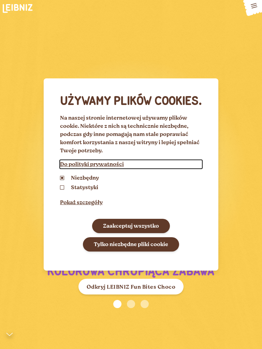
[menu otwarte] (252, 8)
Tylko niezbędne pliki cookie (131, 244)
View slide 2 (131, 304)
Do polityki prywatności (92, 164)
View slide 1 (117, 304)
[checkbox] (62, 187)
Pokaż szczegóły (81, 202)
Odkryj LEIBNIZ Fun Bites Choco (131, 287)
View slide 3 (145, 304)
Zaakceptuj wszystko (131, 226)
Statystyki (84, 187)
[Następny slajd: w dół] (9, 336)
